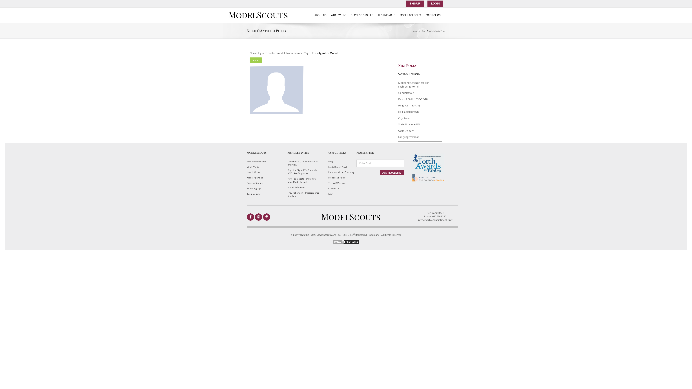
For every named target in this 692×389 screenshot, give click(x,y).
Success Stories (255, 183)
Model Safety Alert (297, 187)
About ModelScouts (256, 161)
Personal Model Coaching (341, 172)
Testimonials (253, 193)
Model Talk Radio (336, 177)
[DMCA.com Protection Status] (346, 240)
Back (255, 60)
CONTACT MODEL (409, 73)
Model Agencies (255, 177)
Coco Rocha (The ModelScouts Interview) (303, 163)
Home (414, 31)
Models (422, 31)
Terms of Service (337, 183)
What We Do (253, 166)
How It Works (253, 172)
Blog (330, 161)
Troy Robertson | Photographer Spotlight (303, 194)
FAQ (330, 193)
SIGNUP (415, 3)
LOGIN (435, 3)
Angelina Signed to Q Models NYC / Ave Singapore (302, 172)
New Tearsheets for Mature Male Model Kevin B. (302, 180)
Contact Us (333, 188)
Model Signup (254, 188)
